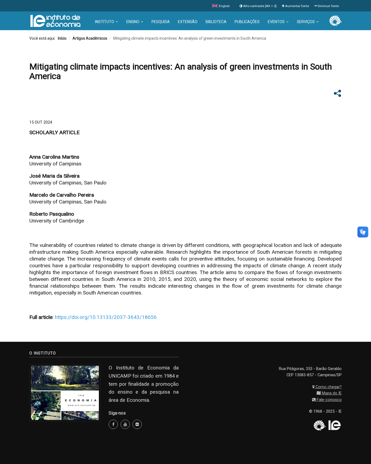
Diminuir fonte (328, 6)
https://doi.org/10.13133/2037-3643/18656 (106, 317)
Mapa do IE (331, 393)
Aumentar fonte (296, 6)
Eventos (276, 22)
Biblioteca (216, 22)
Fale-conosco (329, 399)
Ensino (132, 22)
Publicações (247, 22)
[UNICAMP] (335, 20)
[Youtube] (125, 424)
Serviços (306, 22)
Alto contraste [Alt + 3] (259, 6)
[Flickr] (137, 424)
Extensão (187, 22)
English (224, 6)
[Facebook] (113, 424)
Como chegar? (328, 386)
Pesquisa (161, 22)
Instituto (104, 22)
